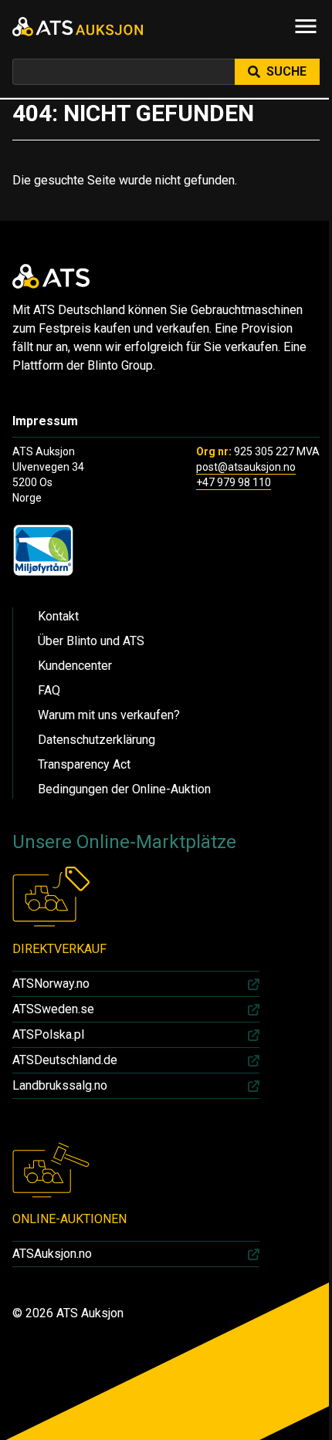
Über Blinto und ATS (91, 641)
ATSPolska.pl (48, 1034)
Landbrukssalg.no (59, 1085)
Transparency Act (84, 764)
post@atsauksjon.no (246, 467)
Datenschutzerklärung (96, 739)
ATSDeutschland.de (64, 1060)
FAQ (49, 690)
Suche (286, 71)
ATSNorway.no (51, 983)
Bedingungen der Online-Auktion (124, 789)
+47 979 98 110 (233, 482)
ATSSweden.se (53, 1009)
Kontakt (58, 616)
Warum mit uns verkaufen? (109, 715)
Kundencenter (75, 665)
